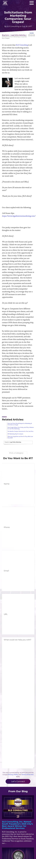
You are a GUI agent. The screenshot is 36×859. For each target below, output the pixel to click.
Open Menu (32, 3)
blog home (5, 35)
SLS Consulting (22, 45)
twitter (34, 35)
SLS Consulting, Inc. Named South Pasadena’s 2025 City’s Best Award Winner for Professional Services (17, 824)
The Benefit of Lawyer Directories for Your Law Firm (20, 431)
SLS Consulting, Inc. (5, 3)
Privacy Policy (13, 774)
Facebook (32, 35)
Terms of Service (28, 774)
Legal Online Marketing (18, 35)
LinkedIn (29, 35)
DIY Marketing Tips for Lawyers (15, 434)
